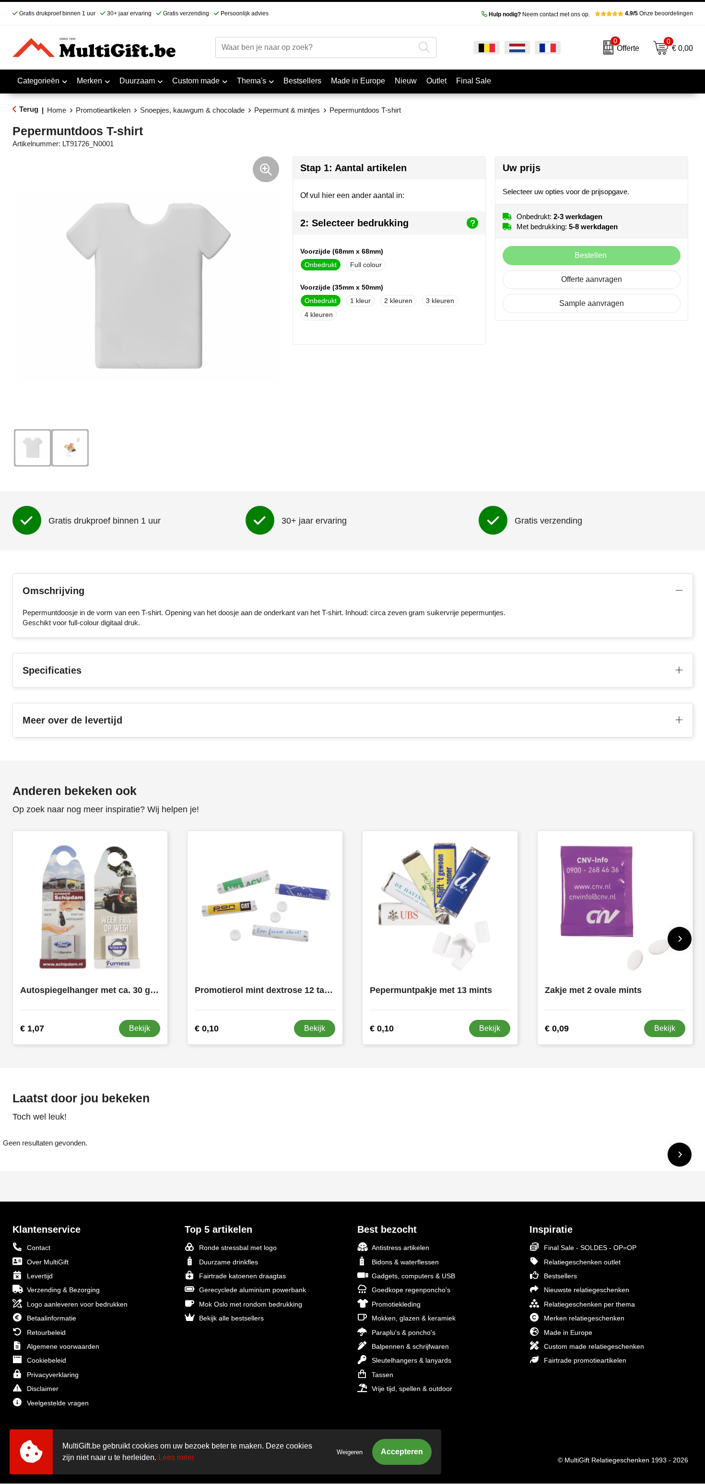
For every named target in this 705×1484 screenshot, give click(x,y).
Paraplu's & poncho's (403, 1332)
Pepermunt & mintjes (287, 110)
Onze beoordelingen (659, 13)
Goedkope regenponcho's (411, 1290)
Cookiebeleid (46, 1360)
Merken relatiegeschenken (584, 1318)
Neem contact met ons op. (539, 14)
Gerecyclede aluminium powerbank (252, 1290)
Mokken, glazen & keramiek (414, 1318)
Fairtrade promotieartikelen (585, 1360)
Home (56, 110)
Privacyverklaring (53, 1375)
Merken (89, 81)
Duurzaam (137, 81)
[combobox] (315, 47)
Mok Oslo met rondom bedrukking (250, 1304)
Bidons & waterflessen (405, 1262)
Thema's (251, 81)
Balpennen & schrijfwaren (410, 1346)
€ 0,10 (207, 1028)
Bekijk (139, 1028)
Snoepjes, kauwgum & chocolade (192, 110)
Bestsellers (560, 1276)
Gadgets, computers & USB (413, 1276)
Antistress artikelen (400, 1247)
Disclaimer (43, 1388)
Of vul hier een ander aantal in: (352, 195)
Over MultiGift (48, 1262)
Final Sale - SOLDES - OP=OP (590, 1247)
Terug (28, 109)
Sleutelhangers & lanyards (411, 1360)
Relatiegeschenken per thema (589, 1304)
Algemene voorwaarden (63, 1346)
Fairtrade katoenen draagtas (242, 1276)
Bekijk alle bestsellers (231, 1318)
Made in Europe (568, 1332)
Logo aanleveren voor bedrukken (77, 1304)
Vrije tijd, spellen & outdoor (412, 1388)
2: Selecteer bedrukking (354, 223)
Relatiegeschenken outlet (582, 1262)
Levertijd (40, 1276)
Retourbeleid (46, 1332)
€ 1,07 (32, 1028)
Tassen (382, 1375)
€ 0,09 (557, 1028)
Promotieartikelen (103, 110)
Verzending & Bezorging (63, 1290)
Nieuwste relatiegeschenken (586, 1290)
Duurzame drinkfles (228, 1262)
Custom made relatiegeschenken (594, 1346)
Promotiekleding (396, 1304)
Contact (38, 1247)
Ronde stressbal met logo (238, 1247)
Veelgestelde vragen (58, 1403)
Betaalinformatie (51, 1318)
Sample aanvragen (591, 303)
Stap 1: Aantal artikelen (353, 168)
